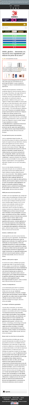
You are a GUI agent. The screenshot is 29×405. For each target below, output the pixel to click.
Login (11, 5)
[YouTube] (16, 8)
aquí (9, 3)
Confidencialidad (7, 399)
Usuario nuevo (16, 5)
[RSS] (18, 8)
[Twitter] (13, 8)
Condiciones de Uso (14, 399)
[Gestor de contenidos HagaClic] (14, 403)
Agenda (7, 391)
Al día (3, 58)
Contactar (22, 397)
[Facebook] (11, 8)
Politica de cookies (15, 397)
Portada (20, 399)
